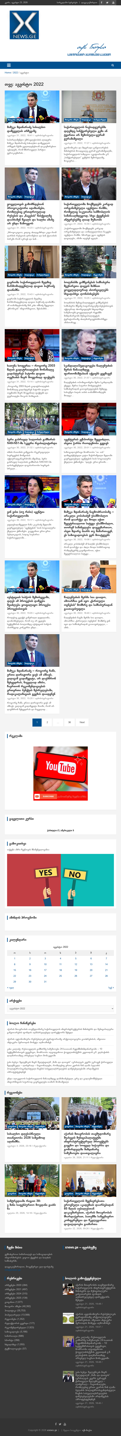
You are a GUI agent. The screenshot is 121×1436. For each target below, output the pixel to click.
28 (106, 976)
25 (60, 976)
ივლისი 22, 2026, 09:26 (76, 1228)
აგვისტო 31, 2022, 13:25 (76, 298)
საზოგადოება (12, 1331)
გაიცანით (12, 1126)
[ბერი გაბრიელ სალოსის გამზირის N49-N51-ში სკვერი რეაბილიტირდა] (32, 419)
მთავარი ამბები (15, 120)
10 (45, 964)
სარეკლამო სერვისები (67, 2)
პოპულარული (100, 120)
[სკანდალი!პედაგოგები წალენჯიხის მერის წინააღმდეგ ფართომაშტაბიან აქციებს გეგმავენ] (88, 345)
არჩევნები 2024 (13, 1293)
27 (91, 976)
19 (76, 970)
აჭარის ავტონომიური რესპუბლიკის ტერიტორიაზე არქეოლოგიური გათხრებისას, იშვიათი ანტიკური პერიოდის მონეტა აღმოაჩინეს (95, 1319)
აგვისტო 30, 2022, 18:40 (76, 613)
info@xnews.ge (13, 1270)
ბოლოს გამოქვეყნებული (83, 1278)
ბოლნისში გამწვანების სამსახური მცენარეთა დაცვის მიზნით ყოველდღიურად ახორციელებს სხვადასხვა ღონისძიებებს (87, 288)
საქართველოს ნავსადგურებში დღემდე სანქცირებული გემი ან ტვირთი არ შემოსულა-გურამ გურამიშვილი (85, 133)
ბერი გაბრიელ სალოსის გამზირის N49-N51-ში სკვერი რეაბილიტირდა (32, 441)
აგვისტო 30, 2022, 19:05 (20, 613)
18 (60, 970)
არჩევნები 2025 (13, 1298)
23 (30, 976)
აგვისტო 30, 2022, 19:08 (76, 539)
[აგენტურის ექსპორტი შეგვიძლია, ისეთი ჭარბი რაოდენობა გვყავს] (88, 419)
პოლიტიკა (29, 120)
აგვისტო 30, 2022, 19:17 (20, 520)
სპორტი (9, 1340)
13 (91, 964)
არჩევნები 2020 (13, 1285)
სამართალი (11, 1336)
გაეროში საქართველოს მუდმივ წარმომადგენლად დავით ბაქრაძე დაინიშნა (31, 286)
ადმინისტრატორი (44, 135)
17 (45, 970)
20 (91, 970)
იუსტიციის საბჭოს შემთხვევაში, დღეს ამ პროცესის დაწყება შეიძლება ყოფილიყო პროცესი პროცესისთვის (29, 603)
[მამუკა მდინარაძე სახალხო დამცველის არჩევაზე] (32, 106)
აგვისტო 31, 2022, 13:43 (20, 294)
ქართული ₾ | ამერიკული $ (60, 830)
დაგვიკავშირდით (89, 2)
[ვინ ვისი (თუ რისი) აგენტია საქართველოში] (32, 491)
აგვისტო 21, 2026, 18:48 (88, 1362)
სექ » (111, 987)
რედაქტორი (40, 1146)
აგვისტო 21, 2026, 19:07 (88, 1327)
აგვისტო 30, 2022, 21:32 (20, 447)
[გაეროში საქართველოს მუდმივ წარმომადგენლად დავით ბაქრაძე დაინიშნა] (32, 261)
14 (106, 964)
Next (82, 722)
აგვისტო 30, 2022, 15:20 (20, 698)
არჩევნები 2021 (13, 1289)
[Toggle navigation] (9, 65)
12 (76, 964)
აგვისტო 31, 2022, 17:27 (76, 143)
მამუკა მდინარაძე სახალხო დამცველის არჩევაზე (26, 129)
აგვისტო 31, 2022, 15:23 (20, 228)
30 (30, 981)
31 (45, 981)
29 (14, 981)
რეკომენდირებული (15, 1327)
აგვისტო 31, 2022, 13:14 (20, 382)
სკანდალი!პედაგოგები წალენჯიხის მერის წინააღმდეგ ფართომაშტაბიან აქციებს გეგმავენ (88, 369)
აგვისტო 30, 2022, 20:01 (76, 447)
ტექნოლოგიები (13, 1348)
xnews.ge (52, 1430)
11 (60, 964)
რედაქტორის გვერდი (17, 1323)
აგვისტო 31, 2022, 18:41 (20, 135)
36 (69, 722)
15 (14, 970)
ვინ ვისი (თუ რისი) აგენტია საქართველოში (25, 514)
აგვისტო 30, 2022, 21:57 (76, 378)
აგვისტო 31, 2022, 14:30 (76, 224)
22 (14, 976)
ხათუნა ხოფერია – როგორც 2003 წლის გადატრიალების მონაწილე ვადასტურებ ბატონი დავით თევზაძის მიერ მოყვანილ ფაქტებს (31, 371)
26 (76, 976)
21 (106, 970)
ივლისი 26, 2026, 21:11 (76, 1157)
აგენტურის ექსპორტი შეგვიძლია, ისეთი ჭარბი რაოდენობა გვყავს (87, 441)
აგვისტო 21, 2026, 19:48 (88, 1304)
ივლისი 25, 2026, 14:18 (19, 1213)
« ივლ (10, 987)
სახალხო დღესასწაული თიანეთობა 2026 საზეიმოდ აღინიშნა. (26, 1137)
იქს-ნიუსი (87, 1430)
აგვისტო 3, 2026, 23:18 (19, 1146)
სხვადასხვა (11, 1344)
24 (45, 976)
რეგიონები (98, 275)
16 (30, 970)
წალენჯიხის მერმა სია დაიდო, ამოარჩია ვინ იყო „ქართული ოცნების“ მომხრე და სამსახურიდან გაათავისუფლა (88, 603)
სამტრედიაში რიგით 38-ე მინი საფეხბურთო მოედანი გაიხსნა (31, 1205)
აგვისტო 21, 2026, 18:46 (88, 1403)
